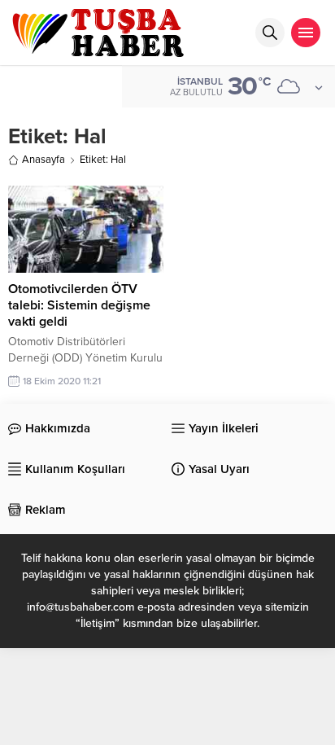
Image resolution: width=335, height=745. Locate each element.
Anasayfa (43, 159)
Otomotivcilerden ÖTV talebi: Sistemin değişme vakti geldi (79, 305)
